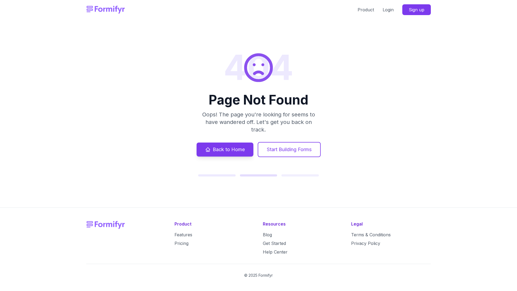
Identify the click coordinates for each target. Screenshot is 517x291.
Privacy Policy (365, 243)
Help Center (275, 252)
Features (183, 234)
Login (388, 9)
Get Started (274, 243)
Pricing (181, 243)
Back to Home (229, 149)
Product (366, 9)
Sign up (416, 9)
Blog (267, 234)
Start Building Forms (289, 149)
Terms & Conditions (371, 234)
